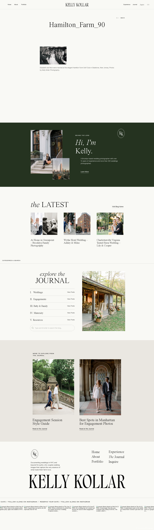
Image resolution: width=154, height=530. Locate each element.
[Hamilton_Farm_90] (103, 301)
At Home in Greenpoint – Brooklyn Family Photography (42, 243)
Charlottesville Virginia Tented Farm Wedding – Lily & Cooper (108, 243)
